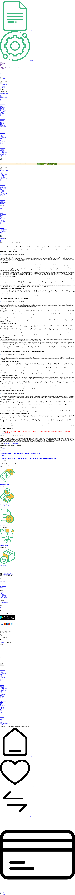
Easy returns (3, 565)
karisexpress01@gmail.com (8, 574)
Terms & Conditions (4, 583)
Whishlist (32, 786)
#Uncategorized (3, 448)
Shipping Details (3, 596)
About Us (2, 62)
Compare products (3, 597)
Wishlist (1, 64)
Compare (32, 816)
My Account (2, 63)
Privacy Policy (2, 582)
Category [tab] (2, 664)
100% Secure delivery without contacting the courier (9, 67)
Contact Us (2, 585)
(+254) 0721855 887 (11, 71)
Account (3, 894)
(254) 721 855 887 (3, 722)
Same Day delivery (4, 505)
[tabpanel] (37, 679)
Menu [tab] (1, 663)
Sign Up (1, 724)
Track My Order (3, 595)
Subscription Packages (4, 602)
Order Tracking (3, 65)
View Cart (2, 593)
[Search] (1, 83)
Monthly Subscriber (3, 74)
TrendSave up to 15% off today (6, 69)
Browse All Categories (4, 93)
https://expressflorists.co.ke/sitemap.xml (11, 443)
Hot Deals (3, 128)
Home (1, 240)
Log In (1, 725)
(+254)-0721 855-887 (7, 573)
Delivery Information (4, 581)
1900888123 (2, 238)
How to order (2, 607)
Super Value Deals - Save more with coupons (8, 68)
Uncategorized (2, 241)
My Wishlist (2, 594)
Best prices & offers (4, 484)
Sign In (1, 592)
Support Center (3, 586)
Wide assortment (4, 545)
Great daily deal (4, 525)
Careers (1, 587)
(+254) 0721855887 (3, 161)
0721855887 (2, 642)
